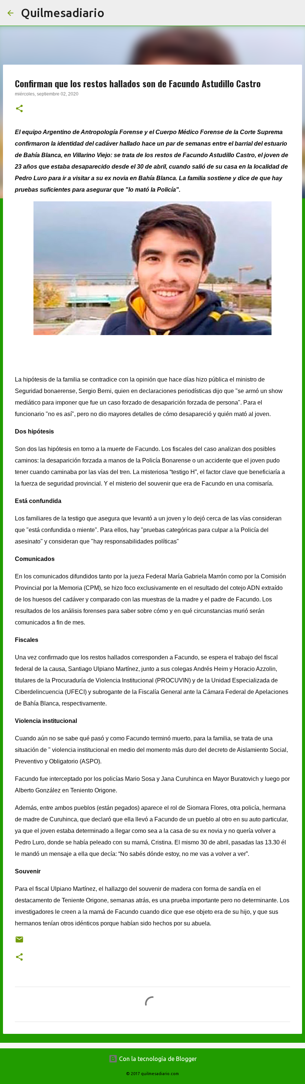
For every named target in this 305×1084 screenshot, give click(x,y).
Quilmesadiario (63, 12)
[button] (19, 109)
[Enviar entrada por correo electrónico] (19, 942)
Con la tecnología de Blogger (157, 1058)
